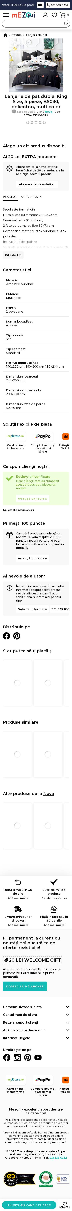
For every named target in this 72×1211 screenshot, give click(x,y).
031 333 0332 (59, 5)
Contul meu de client (20, 1015)
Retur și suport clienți (20, 1022)
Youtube (38, 1057)
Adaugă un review (32, 498)
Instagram (17, 1057)
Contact (40, 5)
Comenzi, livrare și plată (22, 1007)
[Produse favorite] (54, 15)
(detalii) (21, 548)
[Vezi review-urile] (36, 122)
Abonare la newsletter (37, 184)
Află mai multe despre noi (24, 1030)
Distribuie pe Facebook (6, 635)
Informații (10, 196)
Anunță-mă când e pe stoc (29, 1205)
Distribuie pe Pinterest (16, 635)
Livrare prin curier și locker (18, 921)
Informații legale (16, 1038)
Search (66, 23)
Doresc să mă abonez (25, 986)
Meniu (6, 15)
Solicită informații (32, 609)
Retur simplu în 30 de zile (18, 894)
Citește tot (13, 255)
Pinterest (27, 1057)
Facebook (6, 1057)
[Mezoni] (5, 35)
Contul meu (45, 15)
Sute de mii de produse (54, 894)
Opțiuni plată (31, 196)
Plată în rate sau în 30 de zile (54, 921)
